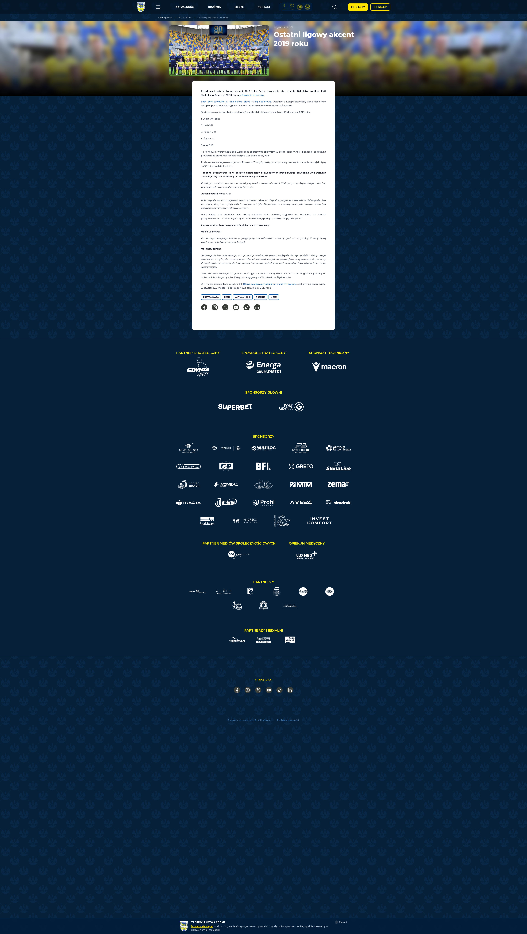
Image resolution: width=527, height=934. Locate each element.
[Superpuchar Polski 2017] (300, 7)
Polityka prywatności (288, 720)
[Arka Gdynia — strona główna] (141, 7)
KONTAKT (264, 7)
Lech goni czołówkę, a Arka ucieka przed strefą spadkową (236, 101)
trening (260, 297)
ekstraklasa (211, 297)
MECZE (239, 7)
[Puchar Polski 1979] (284, 7)
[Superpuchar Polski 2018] (307, 7)
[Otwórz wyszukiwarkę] (334, 7)
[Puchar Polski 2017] (292, 7)
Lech (227, 297)
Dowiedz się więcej (202, 926)
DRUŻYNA (214, 7)
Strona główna (165, 17)
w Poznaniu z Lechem (251, 95)
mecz (274, 297)
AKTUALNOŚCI (185, 7)
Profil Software (263, 720)
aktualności (242, 297)
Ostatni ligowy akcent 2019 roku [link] (213, 17)
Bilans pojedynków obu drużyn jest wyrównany (269, 284)
